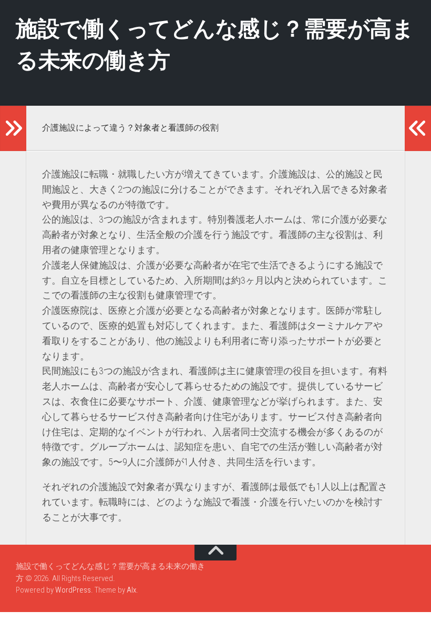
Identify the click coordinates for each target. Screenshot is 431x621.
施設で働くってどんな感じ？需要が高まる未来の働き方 (215, 44)
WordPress (73, 590)
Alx (131, 590)
